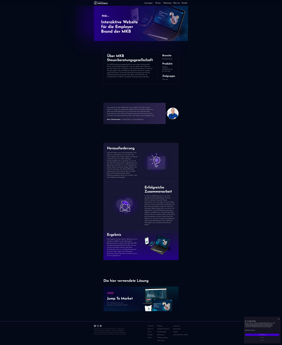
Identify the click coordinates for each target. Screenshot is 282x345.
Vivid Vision (160, 340)
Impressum (176, 326)
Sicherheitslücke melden (180, 334)
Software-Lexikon (162, 337)
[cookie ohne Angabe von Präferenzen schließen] (278, 319)
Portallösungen (161, 332)
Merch (150, 337)
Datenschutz (177, 329)
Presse (149, 332)
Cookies (175, 332)
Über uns (150, 329)
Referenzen (160, 334)
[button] (149, 2)
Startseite (151, 326)
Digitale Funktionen (163, 329)
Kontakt (150, 334)
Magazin (160, 326)
